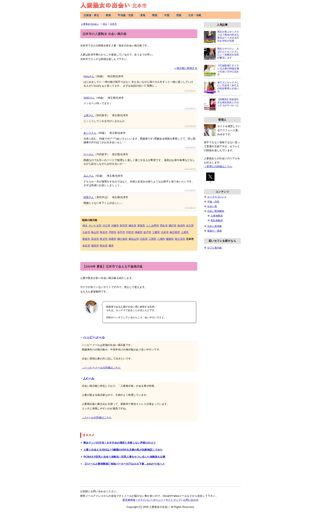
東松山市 (134, 238)
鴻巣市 (138, 232)
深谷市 (95, 238)
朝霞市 (112, 238)
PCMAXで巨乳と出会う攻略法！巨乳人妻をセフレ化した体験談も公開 (124, 456)
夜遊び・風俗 (214, 230)
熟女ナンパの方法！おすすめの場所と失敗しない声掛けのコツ (120, 442)
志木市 (165, 232)
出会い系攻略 (214, 226)
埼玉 (85, 225)
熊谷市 (104, 232)
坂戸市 (147, 232)
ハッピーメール (94, 337)
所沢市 (124, 225)
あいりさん (90, 132)
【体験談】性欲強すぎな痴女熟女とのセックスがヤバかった (228, 102)
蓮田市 (95, 245)
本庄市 (86, 245)
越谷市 (132, 225)
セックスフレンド (217, 196)
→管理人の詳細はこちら (218, 166)
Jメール (88, 378)
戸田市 (112, 232)
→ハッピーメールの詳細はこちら (101, 367)
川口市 (106, 225)
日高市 (144, 238)
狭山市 (95, 232)
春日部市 (175, 232)
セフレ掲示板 (214, 247)
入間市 (152, 238)
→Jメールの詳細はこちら (97, 417)
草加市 (141, 225)
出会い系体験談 (215, 211)
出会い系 (212, 206)
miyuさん (89, 76)
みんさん (89, 175)
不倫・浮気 (213, 201)
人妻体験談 (217, 215)
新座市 (86, 238)
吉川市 (190, 225)
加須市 (181, 225)
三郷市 (156, 232)
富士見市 (180, 238)
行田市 (130, 232)
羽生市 (164, 225)
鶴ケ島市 (122, 238)
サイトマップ (173, 499)
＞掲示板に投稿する (185, 68)
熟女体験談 (217, 220)
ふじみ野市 (152, 225)
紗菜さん (89, 197)
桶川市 (172, 225)
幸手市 (121, 232)
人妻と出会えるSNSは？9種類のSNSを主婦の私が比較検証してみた (123, 449)
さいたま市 (95, 225)
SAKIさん (89, 97)
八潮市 (161, 238)
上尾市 (185, 232)
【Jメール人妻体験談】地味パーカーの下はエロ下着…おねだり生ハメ (124, 463)
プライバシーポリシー (150, 499)
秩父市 (104, 238)
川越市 (115, 225)
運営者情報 (128, 499)
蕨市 (111, 245)
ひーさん (89, 154)
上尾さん (89, 115)
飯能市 (170, 238)
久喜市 (86, 232)
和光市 (104, 245)
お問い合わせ (190, 499)
